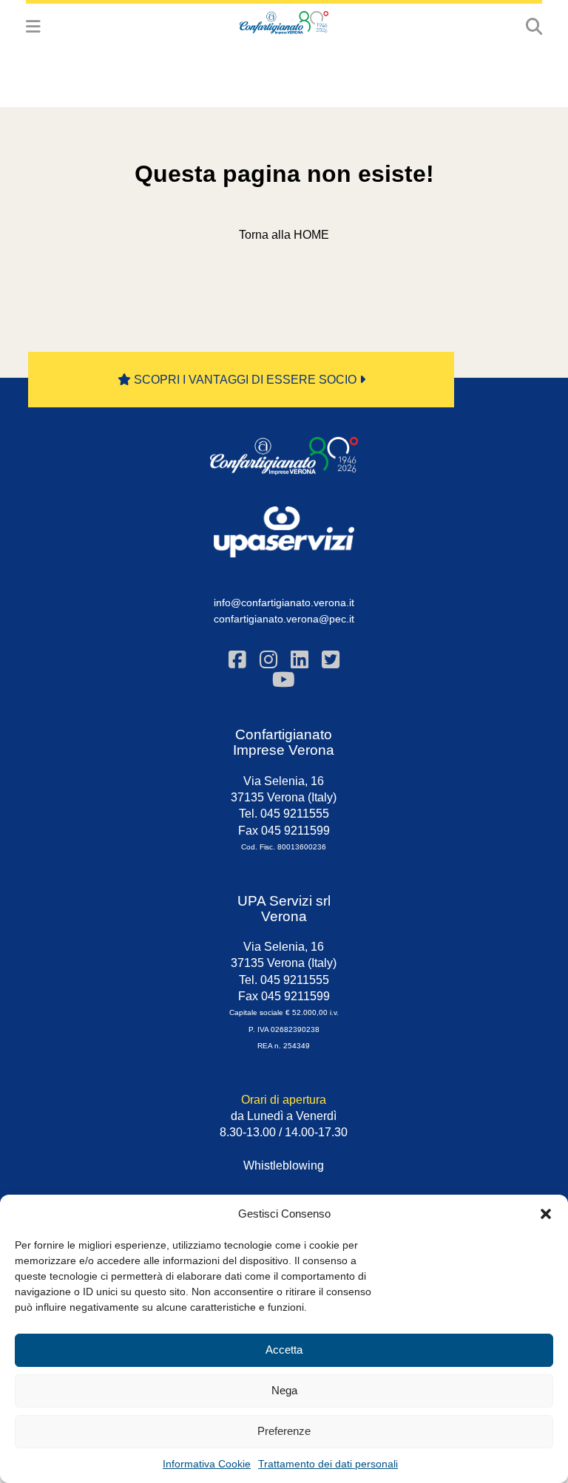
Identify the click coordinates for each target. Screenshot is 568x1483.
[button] (545, 1214)
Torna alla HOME (284, 234)
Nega (284, 1390)
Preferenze (284, 1431)
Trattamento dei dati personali (328, 1464)
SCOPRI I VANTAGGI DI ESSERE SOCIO (245, 379)
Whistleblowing (283, 1165)
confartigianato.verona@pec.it (284, 619)
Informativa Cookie (207, 1464)
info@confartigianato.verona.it (284, 602)
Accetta (284, 1349)
